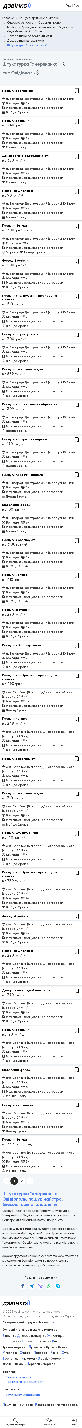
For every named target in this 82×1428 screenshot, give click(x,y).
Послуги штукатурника (20, 334)
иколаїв (9, 1353)
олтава (40, 1353)
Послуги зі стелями (16, 610)
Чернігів (49, 1364)
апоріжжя (10, 1341)
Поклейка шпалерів (17, 191)
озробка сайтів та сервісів (56, 1405)
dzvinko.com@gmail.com (23, 1395)
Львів (61, 1347)
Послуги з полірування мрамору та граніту (29, 297)
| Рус (72, 5)
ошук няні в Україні (17, 1405)
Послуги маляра (14, 575)
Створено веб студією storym (28, 1322)
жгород (28, 1358)
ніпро (22, 1336)
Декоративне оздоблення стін (26, 156)
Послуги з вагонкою (17, 91)
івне (54, 1353)
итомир (54, 1336)
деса (25, 1353)
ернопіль (10, 1358)
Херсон (56, 1358)
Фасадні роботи (15, 260)
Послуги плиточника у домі (23, 369)
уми (66, 1353)
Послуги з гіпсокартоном (21, 645)
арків (43, 1358)
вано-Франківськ (35, 1341)
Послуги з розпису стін (19, 540)
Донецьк (37, 1336)
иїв (55, 1341)
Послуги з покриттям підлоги (24, 439)
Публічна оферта (18, 1377)
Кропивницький (13, 1347)
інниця (8, 1336)
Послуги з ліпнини (15, 121)
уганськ (35, 1347)
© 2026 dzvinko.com (16, 1311)
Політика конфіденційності (25, 1382)
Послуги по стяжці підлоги (22, 475)
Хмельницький (13, 1364)
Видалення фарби (16, 505)
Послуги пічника (14, 225)
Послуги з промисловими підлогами (29, 404)
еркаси (33, 1364)
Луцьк (50, 1347)
